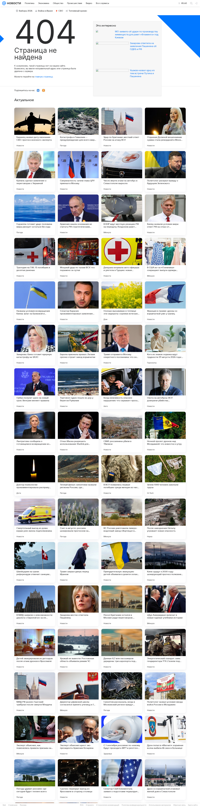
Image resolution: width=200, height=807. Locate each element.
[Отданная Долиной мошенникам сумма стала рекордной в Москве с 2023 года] (165, 128)
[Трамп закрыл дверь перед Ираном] (78, 562)
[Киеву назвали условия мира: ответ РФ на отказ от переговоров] (165, 215)
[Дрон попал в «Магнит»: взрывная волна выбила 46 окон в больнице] (165, 736)
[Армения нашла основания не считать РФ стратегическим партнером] (78, 215)
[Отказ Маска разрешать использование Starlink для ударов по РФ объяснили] (78, 432)
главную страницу (44, 76)
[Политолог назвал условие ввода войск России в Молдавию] (165, 692)
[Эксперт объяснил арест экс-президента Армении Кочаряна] (78, 736)
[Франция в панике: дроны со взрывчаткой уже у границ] (165, 301)
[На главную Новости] (13, 3)
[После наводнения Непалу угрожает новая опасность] (165, 519)
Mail (4, 805)
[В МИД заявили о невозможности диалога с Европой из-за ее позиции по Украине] (34, 605)
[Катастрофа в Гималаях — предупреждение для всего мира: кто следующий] (78, 128)
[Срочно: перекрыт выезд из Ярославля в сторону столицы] (78, 779)
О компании (12, 805)
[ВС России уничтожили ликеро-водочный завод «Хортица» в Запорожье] (121, 519)
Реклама (23, 805)
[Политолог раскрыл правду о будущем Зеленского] (165, 171)
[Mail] (4, 3)
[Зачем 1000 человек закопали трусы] (165, 475)
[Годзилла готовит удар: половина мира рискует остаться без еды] (34, 215)
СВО (61, 11)
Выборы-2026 (25, 11)
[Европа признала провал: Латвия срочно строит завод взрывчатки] (78, 345)
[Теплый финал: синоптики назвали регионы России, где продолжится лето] (78, 475)
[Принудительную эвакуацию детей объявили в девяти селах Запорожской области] (121, 562)
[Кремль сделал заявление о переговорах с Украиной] (34, 171)
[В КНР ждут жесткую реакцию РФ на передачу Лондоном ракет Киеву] (121, 215)
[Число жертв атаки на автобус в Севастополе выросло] (121, 171)
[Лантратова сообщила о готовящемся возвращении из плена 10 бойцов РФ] (34, 432)
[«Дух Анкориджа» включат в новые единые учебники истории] (165, 605)
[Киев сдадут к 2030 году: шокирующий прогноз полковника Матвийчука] (165, 562)
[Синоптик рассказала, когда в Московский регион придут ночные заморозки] (121, 692)
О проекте (90, 805)
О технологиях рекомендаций (107, 805)
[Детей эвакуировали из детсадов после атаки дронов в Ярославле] (34, 649)
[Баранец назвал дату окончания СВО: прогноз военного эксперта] (34, 128)
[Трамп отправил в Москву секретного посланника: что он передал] (121, 345)
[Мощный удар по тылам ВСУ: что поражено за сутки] (78, 258)
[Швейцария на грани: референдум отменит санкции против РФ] (34, 562)
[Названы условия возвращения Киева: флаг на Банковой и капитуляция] (34, 301)
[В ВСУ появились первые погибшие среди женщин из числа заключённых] (121, 475)
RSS (81, 805)
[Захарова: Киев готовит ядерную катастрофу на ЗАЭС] (34, 345)
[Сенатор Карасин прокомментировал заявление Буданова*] (78, 301)
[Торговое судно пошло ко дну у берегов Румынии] (78, 388)
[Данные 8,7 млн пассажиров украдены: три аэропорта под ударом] (121, 649)
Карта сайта (193, 805)
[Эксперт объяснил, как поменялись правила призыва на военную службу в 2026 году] (34, 736)
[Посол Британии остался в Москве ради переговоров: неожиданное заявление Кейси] (121, 605)
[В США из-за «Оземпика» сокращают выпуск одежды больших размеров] (165, 258)
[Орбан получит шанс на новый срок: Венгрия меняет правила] (34, 388)
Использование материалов (160, 805)
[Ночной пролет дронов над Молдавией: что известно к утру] (165, 432)
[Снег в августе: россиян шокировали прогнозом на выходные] (78, 519)
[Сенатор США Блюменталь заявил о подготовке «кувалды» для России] (121, 779)
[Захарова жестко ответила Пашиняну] (78, 605)
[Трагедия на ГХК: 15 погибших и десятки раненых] (34, 258)
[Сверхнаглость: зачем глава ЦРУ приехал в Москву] (78, 171)
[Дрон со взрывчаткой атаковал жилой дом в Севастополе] (165, 779)
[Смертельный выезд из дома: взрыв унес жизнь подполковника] (34, 519)
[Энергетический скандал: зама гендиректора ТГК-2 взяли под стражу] (165, 649)
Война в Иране (45, 11)
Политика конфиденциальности (134, 805)
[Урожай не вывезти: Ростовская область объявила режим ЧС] (78, 649)
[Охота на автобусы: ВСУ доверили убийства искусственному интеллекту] (165, 388)
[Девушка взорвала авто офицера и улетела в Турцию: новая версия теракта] (121, 258)
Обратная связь (179, 805)
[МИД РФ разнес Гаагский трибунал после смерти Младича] (34, 692)
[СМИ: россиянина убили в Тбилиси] (121, 432)
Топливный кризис (78, 11)
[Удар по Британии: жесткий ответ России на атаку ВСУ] (121, 128)
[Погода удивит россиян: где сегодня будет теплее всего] (34, 779)
